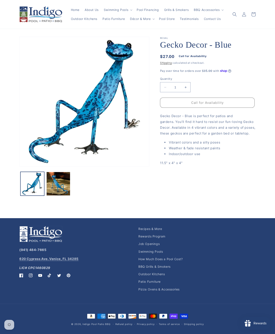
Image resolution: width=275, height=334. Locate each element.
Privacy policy (146, 324)
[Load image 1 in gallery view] (32, 184)
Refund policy (124, 324)
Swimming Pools (150, 251)
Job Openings (149, 244)
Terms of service (169, 324)
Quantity (166, 78)
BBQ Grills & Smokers (154, 266)
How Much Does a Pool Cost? (160, 259)
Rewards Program (151, 236)
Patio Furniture (149, 281)
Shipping (166, 62)
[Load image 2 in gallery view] (58, 184)
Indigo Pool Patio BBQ (96, 324)
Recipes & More (150, 229)
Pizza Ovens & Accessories (159, 289)
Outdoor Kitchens (151, 274)
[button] (117, 9)
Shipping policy (194, 324)
